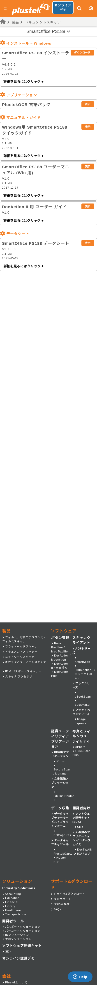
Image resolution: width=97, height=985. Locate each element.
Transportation (15, 914)
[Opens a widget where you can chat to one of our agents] (80, 977)
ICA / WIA (83, 853)
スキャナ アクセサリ (18, 676)
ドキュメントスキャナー (45, 22)
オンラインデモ (62, 7)
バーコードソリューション (22, 930)
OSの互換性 (61, 904)
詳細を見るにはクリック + (23, 81)
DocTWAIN (84, 849)
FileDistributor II (63, 798)
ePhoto (79, 747)
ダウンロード (82, 52)
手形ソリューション (18, 939)
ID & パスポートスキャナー (23, 671)
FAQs (57, 909)
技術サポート (62, 899)
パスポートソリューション (22, 926)
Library (9, 906)
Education (12, 898)
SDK (79, 827)
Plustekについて (16, 982)
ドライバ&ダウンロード (69, 893)
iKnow (60, 761)
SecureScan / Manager (62, 771)
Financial (11, 902)
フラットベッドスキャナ (20, 646)
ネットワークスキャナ (19, 657)
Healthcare (12, 910)
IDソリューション (16, 934)
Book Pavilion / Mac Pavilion (60, 647)
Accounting (12, 894)
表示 (87, 104)
